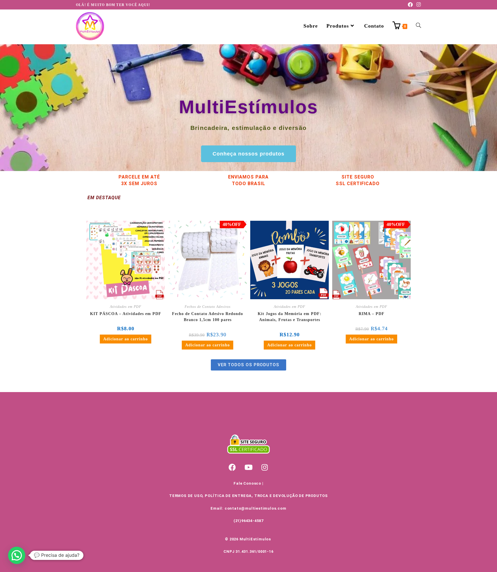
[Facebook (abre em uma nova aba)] (410, 5)
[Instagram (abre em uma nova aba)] (418, 5)
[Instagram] (264, 467)
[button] (16, 555)
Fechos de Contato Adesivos (208, 307)
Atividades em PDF (125, 307)
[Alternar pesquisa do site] (418, 26)
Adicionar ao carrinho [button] (125, 339)
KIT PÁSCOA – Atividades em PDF (125, 314)
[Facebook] (232, 467)
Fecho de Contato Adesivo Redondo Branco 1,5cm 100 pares (207, 317)
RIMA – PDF (372, 314)
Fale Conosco (247, 483)
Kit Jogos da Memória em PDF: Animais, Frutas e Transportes (290, 317)
